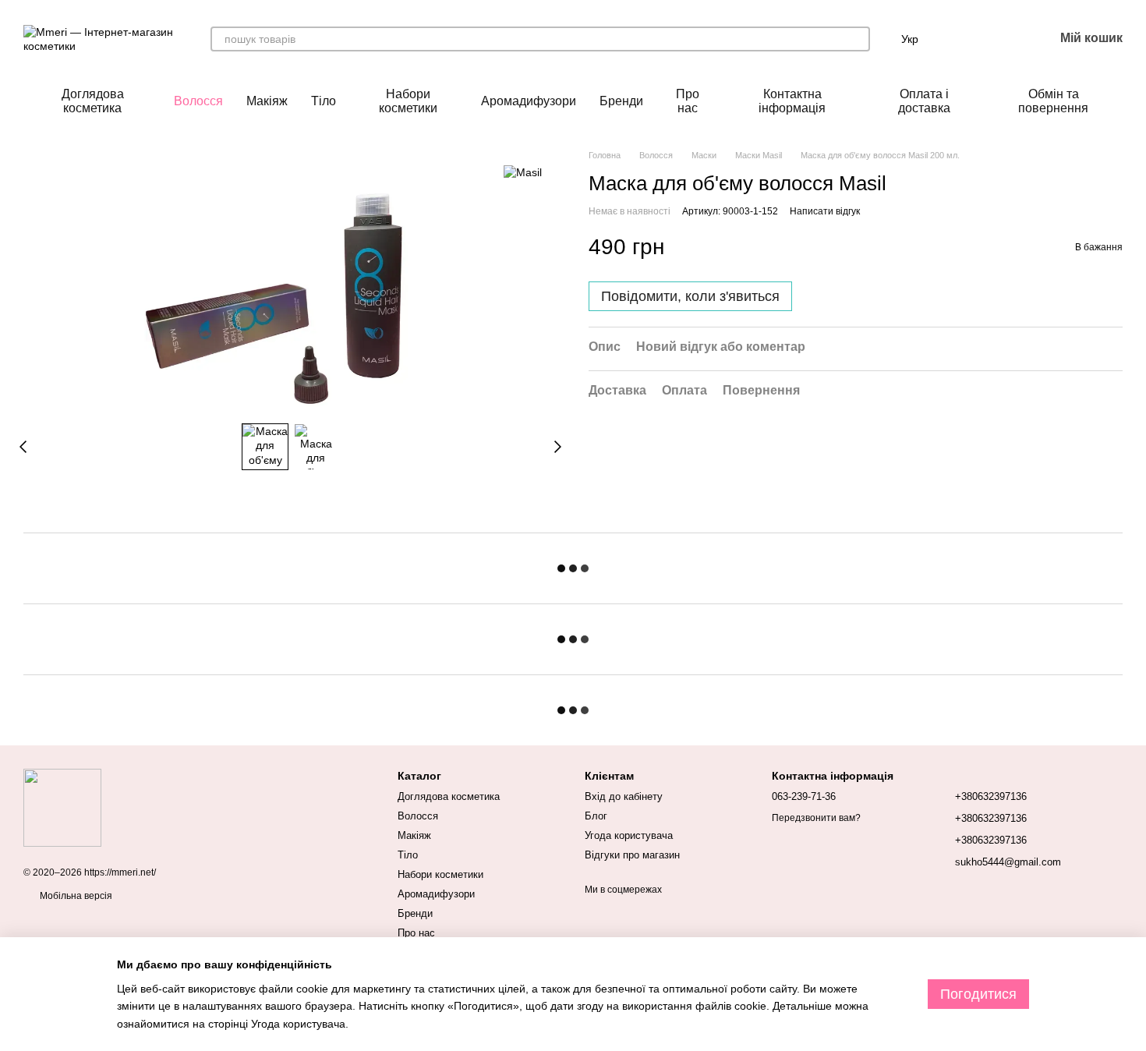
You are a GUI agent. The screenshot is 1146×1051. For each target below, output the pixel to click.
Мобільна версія (74, 895)
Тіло (323, 101)
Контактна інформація (792, 101)
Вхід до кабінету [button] (624, 796)
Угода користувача (629, 835)
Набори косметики (408, 101)
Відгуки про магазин (632, 855)
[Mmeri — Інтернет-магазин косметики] (62, 807)
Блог (596, 816)
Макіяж (267, 101)
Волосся (198, 101)
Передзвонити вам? (816, 817)
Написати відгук (825, 210)
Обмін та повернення (1053, 101)
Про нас (687, 101)
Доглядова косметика (93, 101)
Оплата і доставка (924, 101)
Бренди (621, 101)
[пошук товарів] (857, 39)
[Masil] (523, 172)
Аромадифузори (528, 101)
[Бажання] (1001, 39)
